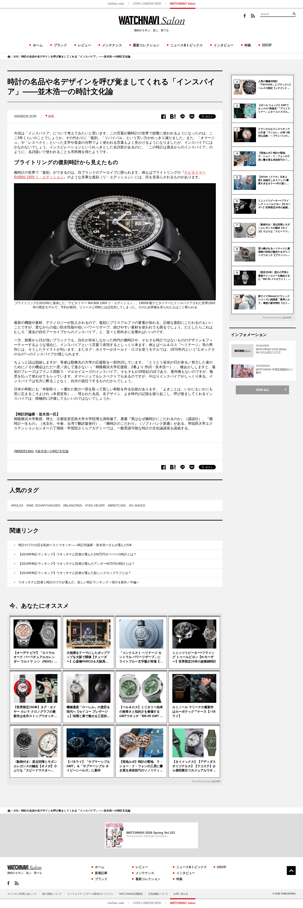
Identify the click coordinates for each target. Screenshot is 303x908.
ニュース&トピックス (186, 45)
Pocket (191, 116)
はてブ (173, 116)
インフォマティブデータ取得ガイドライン (90, 893)
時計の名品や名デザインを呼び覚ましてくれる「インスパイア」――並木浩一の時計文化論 (75, 56)
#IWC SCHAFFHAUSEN (43, 505)
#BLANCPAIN (72, 505)
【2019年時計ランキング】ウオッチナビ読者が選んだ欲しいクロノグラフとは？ (74, 573)
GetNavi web (116, 3)
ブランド (60, 45)
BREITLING (25, 451)
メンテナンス (112, 45)
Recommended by (201, 781)
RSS (253, 16)
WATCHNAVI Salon (182, 3)
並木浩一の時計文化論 (53, 451)
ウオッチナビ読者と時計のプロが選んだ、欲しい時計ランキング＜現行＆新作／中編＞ (79, 582)
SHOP (267, 45)
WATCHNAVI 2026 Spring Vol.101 (150, 832)
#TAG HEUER (95, 505)
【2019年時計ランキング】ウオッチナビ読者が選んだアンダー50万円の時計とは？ (76, 563)
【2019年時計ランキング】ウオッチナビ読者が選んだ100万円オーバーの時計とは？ (77, 554)
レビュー (84, 45)
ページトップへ (291, 870)
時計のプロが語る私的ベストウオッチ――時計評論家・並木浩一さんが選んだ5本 (75, 545)
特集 (247, 45)
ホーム (38, 45)
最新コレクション (146, 45)
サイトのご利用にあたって (22, 893)
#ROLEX (17, 505)
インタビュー (224, 45)
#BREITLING (117, 505)
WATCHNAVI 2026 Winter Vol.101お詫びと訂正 (271, 351)
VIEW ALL (262, 389)
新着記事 (101, 873)
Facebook (245, 16)
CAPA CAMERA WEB (147, 3)
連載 (16, 56)
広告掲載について (158, 893)
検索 (294, 13)
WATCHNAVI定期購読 (131, 893)
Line (182, 116)
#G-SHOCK (137, 505)
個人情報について (52, 893)
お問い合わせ (180, 893)
